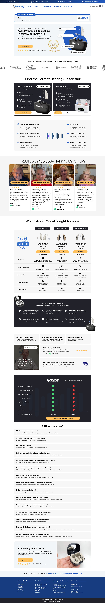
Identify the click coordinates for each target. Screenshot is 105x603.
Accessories (21, 591)
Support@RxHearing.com (72, 573)
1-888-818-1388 (52, 573)
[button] (47, 6)
